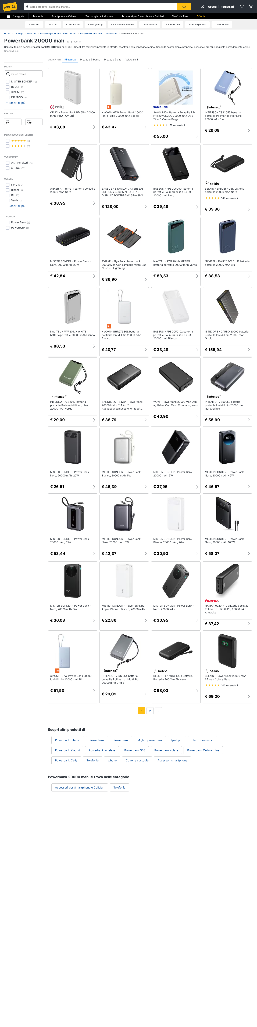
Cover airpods (222, 24)
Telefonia (38, 16)
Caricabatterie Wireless (122, 24)
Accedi (212, 6)
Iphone (112, 760)
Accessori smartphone (91, 33)
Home (7, 33)
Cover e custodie (137, 760)
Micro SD (53, 24)
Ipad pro (177, 740)
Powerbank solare (166, 750)
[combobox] (100, 6)
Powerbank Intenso (67, 740)
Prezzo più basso (90, 59)
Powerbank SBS (134, 750)
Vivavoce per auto (197, 24)
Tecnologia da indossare (99, 16)
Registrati (227, 6)
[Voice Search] (27, 7)
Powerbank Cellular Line (203, 750)
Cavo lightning (95, 24)
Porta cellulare (173, 24)
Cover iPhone (73, 24)
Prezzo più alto (112, 59)
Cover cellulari (150, 24)
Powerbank (34, 24)
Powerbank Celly (66, 760)
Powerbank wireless (102, 750)
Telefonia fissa (180, 16)
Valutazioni (132, 59)
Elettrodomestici (202, 740)
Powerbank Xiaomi (67, 750)
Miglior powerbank (149, 740)
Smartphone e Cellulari (64, 16)
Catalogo (18, 33)
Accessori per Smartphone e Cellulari (143, 16)
